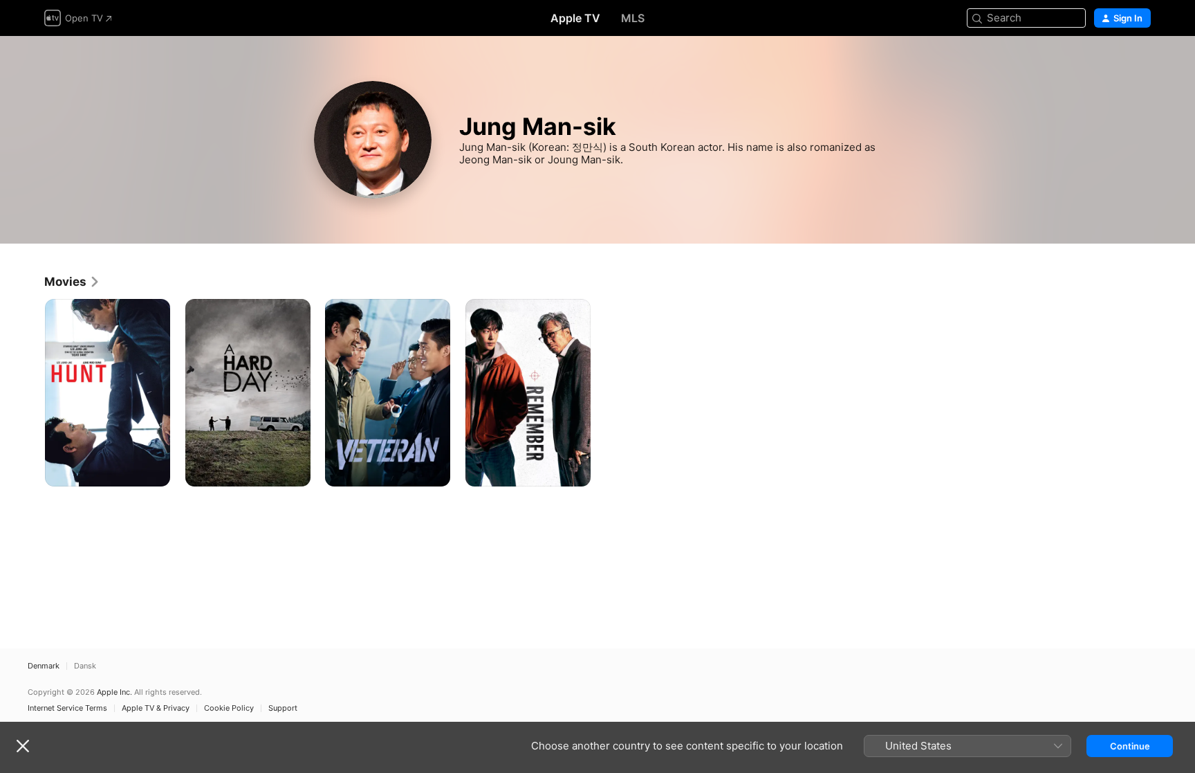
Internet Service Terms (67, 708)
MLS (633, 18)
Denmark (43, 666)
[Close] (23, 746)
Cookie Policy (229, 708)
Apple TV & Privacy (155, 708)
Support (282, 708)
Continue (1130, 746)
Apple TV (575, 18)
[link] (72, 281)
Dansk (85, 666)
